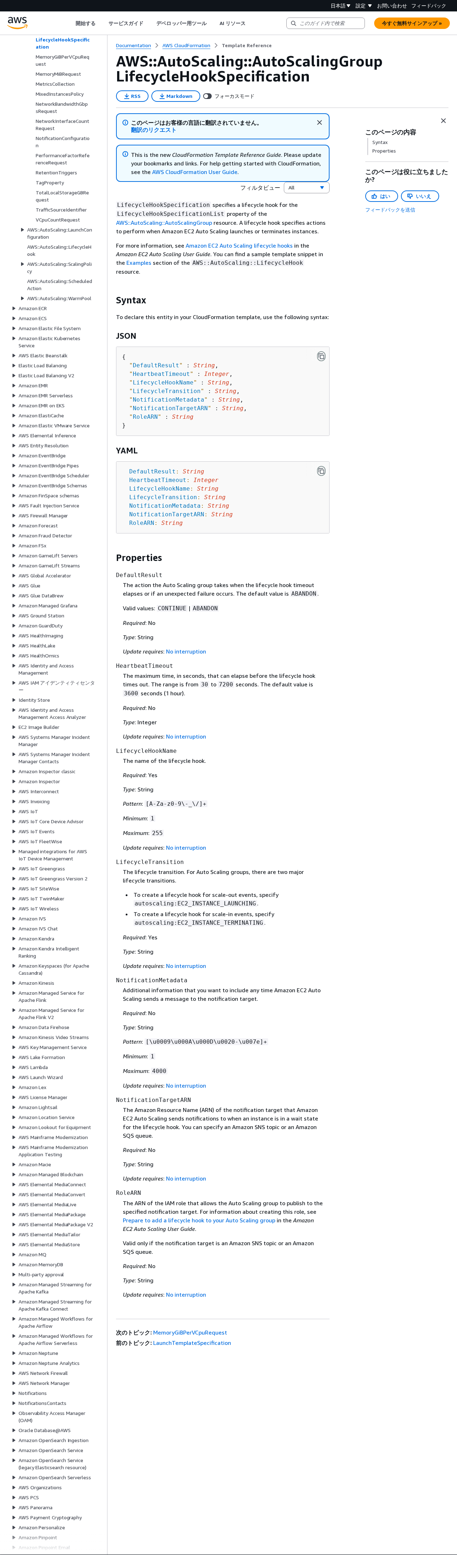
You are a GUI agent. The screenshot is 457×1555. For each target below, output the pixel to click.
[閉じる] (320, 122)
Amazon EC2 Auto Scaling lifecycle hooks (239, 245)
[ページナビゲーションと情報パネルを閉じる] (443, 120)
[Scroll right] (251, 23)
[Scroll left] (70, 23)
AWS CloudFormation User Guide (194, 171)
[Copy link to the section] (110, 300)
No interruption (186, 651)
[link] (247, 45)
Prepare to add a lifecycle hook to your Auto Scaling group (199, 1220)
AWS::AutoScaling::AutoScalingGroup (164, 222)
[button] (154, 130)
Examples (138, 262)
